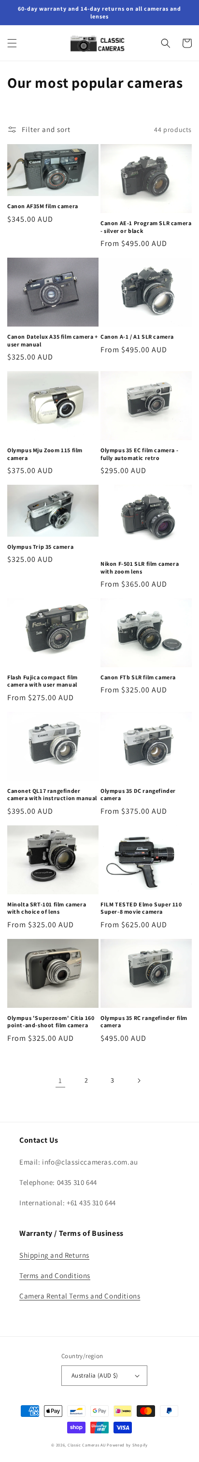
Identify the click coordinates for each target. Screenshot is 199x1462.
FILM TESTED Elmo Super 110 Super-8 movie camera (141, 908)
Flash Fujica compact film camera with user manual (42, 681)
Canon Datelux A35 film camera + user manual (52, 340)
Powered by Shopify (127, 1444)
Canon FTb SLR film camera (138, 677)
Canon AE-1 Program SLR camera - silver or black (145, 226)
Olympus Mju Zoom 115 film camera (45, 453)
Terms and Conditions (54, 1275)
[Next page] (138, 1080)
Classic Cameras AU (87, 1444)
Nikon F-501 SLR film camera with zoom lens (139, 567)
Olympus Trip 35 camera (40, 546)
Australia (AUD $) (94, 1375)
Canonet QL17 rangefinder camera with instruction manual (52, 794)
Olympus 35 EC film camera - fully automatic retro (139, 453)
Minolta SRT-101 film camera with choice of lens (46, 908)
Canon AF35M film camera (42, 206)
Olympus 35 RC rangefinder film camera (143, 1021)
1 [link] (60, 1080)
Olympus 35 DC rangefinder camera (138, 794)
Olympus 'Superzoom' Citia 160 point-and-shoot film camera (50, 1021)
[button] (12, 43)
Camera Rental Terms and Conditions (79, 1295)
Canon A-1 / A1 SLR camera (137, 336)
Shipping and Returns (54, 1255)
